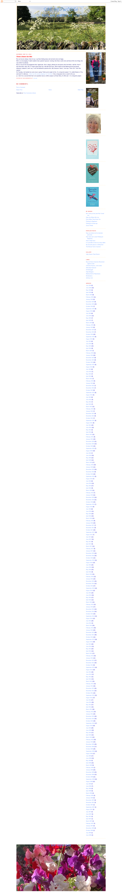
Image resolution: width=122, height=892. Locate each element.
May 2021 (88, 430)
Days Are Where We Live (92, 217)
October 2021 (89, 418)
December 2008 (90, 772)
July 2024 (88, 341)
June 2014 (88, 623)
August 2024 (89, 339)
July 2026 (88, 285)
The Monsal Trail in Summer (93, 246)
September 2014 (90, 616)
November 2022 (90, 388)
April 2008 (88, 790)
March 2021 (89, 434)
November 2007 (90, 802)
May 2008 (88, 788)
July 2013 (88, 644)
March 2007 (89, 821)
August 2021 (89, 423)
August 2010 (89, 725)
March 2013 (89, 653)
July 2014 (88, 620)
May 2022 (88, 402)
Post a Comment (20, 87)
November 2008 (90, 774)
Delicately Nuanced (91, 267)
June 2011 (88, 702)
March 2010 (89, 737)
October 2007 (89, 804)
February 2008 (89, 795)
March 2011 (89, 709)
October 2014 (89, 613)
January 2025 (89, 327)
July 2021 (88, 425)
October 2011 (89, 693)
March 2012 (89, 681)
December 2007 (90, 800)
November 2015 (90, 583)
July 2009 (88, 756)
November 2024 (90, 332)
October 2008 (89, 777)
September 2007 (90, 807)
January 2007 (89, 825)
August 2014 (89, 618)
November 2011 (90, 690)
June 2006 (88, 835)
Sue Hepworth (61, 9)
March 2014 (89, 625)
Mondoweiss (89, 276)
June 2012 (88, 674)
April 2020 (88, 460)
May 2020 (88, 457)
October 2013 (89, 637)
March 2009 (89, 765)
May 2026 (88, 290)
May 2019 (88, 485)
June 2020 (88, 455)
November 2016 (90, 555)
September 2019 (90, 476)
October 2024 (89, 334)
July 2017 (88, 537)
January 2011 (89, 714)
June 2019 (88, 483)
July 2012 (88, 672)
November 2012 (90, 662)
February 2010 (89, 739)
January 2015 (89, 607)
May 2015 (88, 597)
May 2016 (88, 569)
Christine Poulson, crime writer (94, 265)
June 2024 (88, 343)
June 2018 (88, 511)
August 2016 (89, 562)
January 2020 (89, 467)
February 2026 (89, 297)
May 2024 (88, 346)
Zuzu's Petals (89, 225)
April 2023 (88, 376)
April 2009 (88, 763)
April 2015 (88, 600)
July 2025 (88, 313)
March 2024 (89, 350)
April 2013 (88, 651)
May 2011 (88, 704)
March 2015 (89, 602)
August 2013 (89, 641)
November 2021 (90, 416)
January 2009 (89, 770)
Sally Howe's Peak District (93, 254)
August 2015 (89, 590)
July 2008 (88, 784)
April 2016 (88, 572)
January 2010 (89, 742)
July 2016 (88, 565)
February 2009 (89, 767)
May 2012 (88, 676)
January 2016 (89, 579)
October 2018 (89, 502)
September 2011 (90, 695)
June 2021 (88, 427)
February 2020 (89, 464)
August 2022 (89, 395)
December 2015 (90, 581)
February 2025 (89, 325)
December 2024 (90, 329)
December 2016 (90, 553)
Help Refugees (90, 271)
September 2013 (90, 639)
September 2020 (90, 448)
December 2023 (90, 357)
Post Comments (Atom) (30, 93)
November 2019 (90, 471)
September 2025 (90, 308)
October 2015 (89, 586)
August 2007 (89, 809)
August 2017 (89, 534)
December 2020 (90, 441)
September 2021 (90, 420)
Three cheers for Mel (24, 57)
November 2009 (90, 746)
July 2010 (88, 728)
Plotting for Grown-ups (92, 223)
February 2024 (89, 353)
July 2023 (88, 369)
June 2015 (88, 595)
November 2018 (90, 499)
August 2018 (89, 506)
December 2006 (90, 828)
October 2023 (89, 362)
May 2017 (88, 541)
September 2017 (90, 532)
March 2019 (89, 490)
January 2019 (89, 495)
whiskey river (89, 278)
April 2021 (88, 432)
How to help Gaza (90, 240)
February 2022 (89, 409)
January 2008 (89, 797)
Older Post (80, 89)
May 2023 (88, 374)
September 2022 (90, 392)
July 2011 (88, 700)
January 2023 (89, 383)
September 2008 (90, 779)
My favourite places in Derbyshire (94, 244)
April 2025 (88, 320)
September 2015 (90, 588)
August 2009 (89, 753)
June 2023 (88, 371)
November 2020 (90, 443)
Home (50, 89)
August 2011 (89, 697)
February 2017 (89, 548)
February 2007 (89, 823)
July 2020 (88, 453)
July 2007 (88, 811)
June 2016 (88, 567)
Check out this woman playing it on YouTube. (40, 74)
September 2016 (90, 560)
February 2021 (89, 436)
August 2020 (89, 450)
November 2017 (90, 527)
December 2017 (90, 525)
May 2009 (88, 760)
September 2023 (90, 364)
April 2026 (88, 292)
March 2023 (89, 378)
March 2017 (89, 546)
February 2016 (89, 576)
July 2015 (88, 593)
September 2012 (90, 667)
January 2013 (89, 658)
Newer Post (19, 89)
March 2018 (89, 518)
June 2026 (88, 287)
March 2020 (89, 462)
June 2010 (88, 730)
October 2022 (89, 390)
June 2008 (88, 786)
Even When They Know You (93, 219)
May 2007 (88, 816)
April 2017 (88, 544)
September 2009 (90, 751)
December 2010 (90, 716)
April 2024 (88, 348)
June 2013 (88, 646)
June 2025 (88, 315)
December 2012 (90, 660)
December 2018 (90, 497)
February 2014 (89, 627)
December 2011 (90, 688)
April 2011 (88, 707)
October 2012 (89, 665)
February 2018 (89, 520)
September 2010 (90, 723)
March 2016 (89, 574)
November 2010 (90, 718)
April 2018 (88, 516)
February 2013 (89, 655)
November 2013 (90, 634)
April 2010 (88, 735)
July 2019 (88, 481)
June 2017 (88, 539)
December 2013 (90, 632)
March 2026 (89, 294)
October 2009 (89, 749)
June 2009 (88, 758)
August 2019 (89, 478)
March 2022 (89, 406)
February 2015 (89, 604)
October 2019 (89, 474)
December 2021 (90, 413)
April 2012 (88, 679)
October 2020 (89, 446)
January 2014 (89, 630)
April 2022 (88, 404)
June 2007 (88, 814)
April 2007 (88, 818)
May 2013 (88, 648)
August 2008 (89, 781)
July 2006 (88, 832)
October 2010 (89, 721)
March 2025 (89, 322)
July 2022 (88, 397)
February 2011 (89, 711)
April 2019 (88, 488)
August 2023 (89, 367)
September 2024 (90, 336)
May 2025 (88, 318)
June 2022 (88, 399)
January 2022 (89, 411)
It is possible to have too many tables (95, 242)
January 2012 (89, 686)
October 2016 (89, 558)
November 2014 (90, 611)
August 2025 (89, 311)
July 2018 (88, 509)
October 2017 (89, 530)
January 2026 (89, 299)
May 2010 (88, 732)
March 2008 (89, 793)
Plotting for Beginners (91, 221)
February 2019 (89, 492)
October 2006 (89, 830)
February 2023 (89, 381)
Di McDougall (89, 269)
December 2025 (90, 301)
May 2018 (88, 513)
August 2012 (89, 669)
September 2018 (90, 504)
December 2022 (90, 385)
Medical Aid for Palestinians (93, 273)
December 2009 (90, 744)
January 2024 (89, 355)
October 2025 (89, 306)
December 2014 (90, 609)
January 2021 (89, 439)
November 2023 (90, 360)
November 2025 (90, 304)
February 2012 (89, 683)
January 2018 (89, 523)
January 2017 (89, 551)
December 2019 (90, 469)
